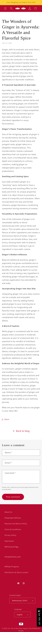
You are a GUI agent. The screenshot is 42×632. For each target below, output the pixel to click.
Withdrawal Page (11, 547)
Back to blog (23, 430)
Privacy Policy (10, 535)
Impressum (9, 541)
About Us (8, 512)
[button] (5, 8)
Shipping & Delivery (12, 518)
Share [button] (6, 419)
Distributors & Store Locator (16, 572)
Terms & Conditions (12, 529)
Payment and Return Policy (15, 523)
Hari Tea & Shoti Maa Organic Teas (20, 628)
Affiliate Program (11, 566)
